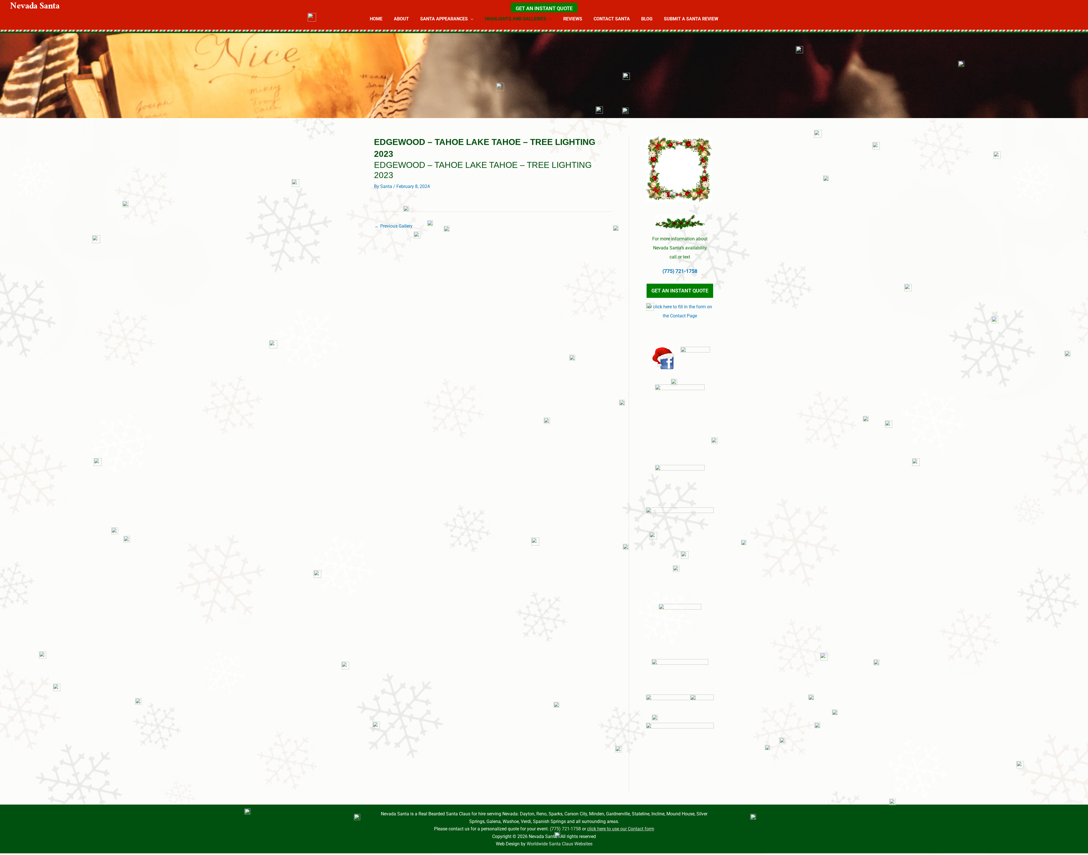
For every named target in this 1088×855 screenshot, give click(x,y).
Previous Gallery (394, 226)
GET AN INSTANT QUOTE (544, 8)
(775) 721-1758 (679, 271)
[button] (470, 19)
